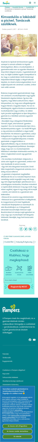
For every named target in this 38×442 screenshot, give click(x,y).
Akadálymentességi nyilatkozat (13, 381)
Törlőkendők (7, 358)
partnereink (23, 397)
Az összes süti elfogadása (17, 426)
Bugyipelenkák (7, 361)
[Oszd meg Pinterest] (35, 229)
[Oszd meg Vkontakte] (30, 229)
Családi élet (30, 7)
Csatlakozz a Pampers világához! (14, 370)
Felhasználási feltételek (10, 377)
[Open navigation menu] (34, 2)
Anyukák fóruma (17, 7)
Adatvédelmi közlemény (10, 384)
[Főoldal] (6, 2)
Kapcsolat (6, 374)
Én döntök (17, 436)
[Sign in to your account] (30, 2)
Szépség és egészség (24, 242)
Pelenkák (6, 354)
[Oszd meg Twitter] (25, 229)
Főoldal (7, 7)
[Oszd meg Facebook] (21, 229)
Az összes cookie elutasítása (17, 431)
